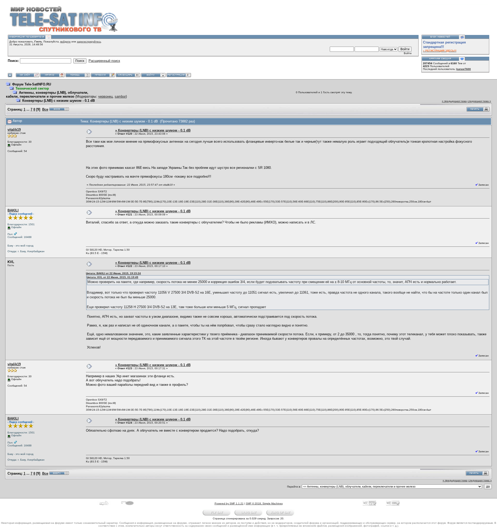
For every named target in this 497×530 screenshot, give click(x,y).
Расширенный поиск (104, 61)
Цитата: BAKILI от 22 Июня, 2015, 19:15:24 (113, 273)
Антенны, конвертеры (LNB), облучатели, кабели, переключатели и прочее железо (47, 94)
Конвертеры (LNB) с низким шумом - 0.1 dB (58, 101)
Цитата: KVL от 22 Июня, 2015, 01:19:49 (112, 277)
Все (45, 109)
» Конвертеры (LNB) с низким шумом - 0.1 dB (153, 130)
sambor (120, 96)
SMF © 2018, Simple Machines (264, 503)
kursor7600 (463, 69)
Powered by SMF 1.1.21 (229, 503)
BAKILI (13, 210)
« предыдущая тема (454, 101)
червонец (105, 96)
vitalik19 (14, 130)
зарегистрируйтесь (89, 41)
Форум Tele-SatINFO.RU (31, 84)
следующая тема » (479, 101)
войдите (65, 41)
